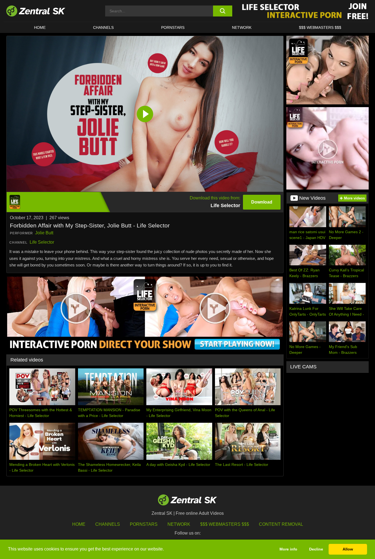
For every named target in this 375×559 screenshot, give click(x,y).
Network (241, 27)
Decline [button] (316, 549)
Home (40, 27)
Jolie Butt (44, 232)
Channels (103, 27)
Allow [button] (348, 549)
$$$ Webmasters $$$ (320, 27)
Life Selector (42, 242)
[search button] (222, 10)
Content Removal (281, 524)
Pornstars (172, 27)
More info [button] (288, 549)
